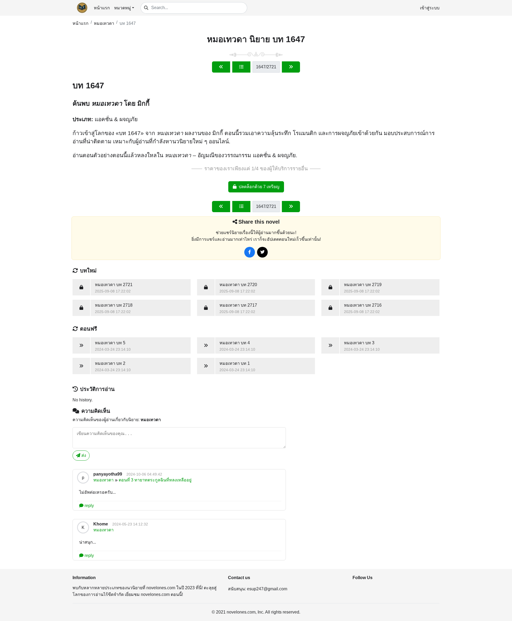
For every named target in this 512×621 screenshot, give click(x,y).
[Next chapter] (291, 67)
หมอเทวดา (104, 23)
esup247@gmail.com (267, 589)
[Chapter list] (241, 67)
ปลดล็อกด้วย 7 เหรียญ (259, 186)
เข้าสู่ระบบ (429, 8)
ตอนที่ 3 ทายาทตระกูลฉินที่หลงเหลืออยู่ (155, 480)
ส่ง (83, 455)
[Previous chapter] (221, 67)
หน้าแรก (102, 8)
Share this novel (259, 222)
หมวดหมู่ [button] (122, 8)
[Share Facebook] (249, 252)
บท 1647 (127, 23)
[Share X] (262, 252)
